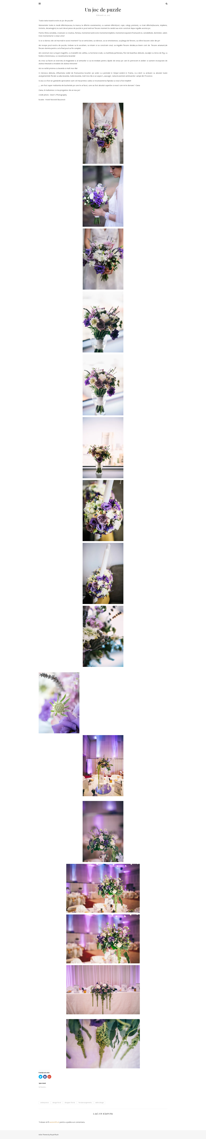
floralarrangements (85, 1103)
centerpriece (44, 1103)
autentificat (54, 1122)
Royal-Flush (54, 1135)
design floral (56, 1103)
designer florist (70, 1103)
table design (99, 1103)
